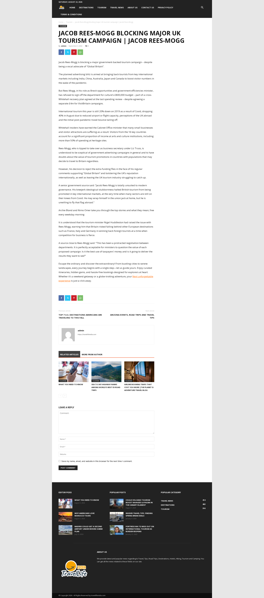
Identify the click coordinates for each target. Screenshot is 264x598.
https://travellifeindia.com (87, 334)
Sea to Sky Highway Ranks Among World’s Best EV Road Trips (105, 387)
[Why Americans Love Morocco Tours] (65, 517)
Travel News (117, 7)
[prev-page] (60, 395)
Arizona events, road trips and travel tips (132, 316)
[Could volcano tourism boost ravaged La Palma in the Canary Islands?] (116, 503)
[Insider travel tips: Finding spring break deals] (116, 517)
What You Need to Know (71, 384)
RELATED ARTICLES (69, 354)
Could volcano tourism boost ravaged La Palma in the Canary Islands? (139, 502)
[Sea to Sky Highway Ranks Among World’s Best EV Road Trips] (106, 371)
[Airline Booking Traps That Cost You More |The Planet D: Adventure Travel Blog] (139, 371)
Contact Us (147, 7)
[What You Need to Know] (74, 371)
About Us (133, 7)
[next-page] (64, 395)
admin (63, 46)
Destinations (86, 7)
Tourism (101, 7)
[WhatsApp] (80, 52)
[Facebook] (61, 52)
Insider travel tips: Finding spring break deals (139, 514)
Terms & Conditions (71, 14)
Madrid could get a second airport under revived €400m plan (89, 529)
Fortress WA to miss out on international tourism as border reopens (140, 529)
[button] (202, 7)
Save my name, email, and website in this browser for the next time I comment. (96, 461)
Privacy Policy (165, 7)
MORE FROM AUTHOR (92, 354)
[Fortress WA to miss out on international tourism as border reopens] (116, 530)
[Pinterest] (74, 52)
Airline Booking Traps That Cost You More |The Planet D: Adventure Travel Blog (139, 387)
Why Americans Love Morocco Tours (84, 514)
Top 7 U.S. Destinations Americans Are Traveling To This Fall (80, 316)
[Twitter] (67, 52)
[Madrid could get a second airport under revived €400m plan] (65, 530)
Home (72, 7)
